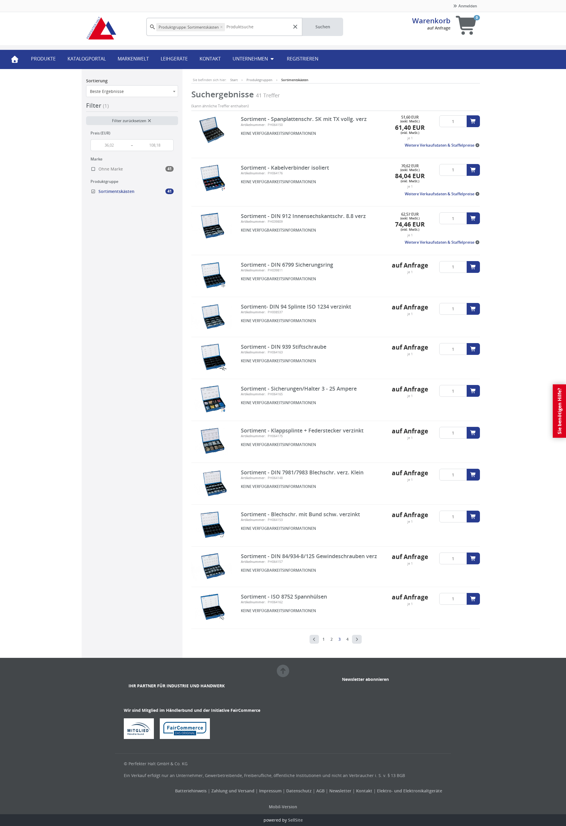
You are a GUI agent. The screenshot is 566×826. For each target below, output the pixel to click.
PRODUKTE (43, 58)
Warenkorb (431, 20)
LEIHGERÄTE (174, 58)
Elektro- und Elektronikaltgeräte (409, 791)
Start (234, 80)
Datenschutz (299, 791)
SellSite (295, 820)
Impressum (271, 791)
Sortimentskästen (294, 80)
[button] (442, 145)
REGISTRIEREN (302, 58)
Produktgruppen (259, 80)
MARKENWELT (133, 58)
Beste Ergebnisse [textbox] (107, 91)
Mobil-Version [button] (283, 806)
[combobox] (132, 91)
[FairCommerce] (187, 728)
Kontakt (364, 791)
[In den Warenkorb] (473, 121)
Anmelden (467, 6)
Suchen (322, 27)
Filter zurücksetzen (129, 120)
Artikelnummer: (253, 124)
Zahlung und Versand (232, 791)
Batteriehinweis (191, 791)
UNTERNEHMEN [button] (251, 58)
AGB (321, 791)
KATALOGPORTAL (87, 58)
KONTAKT (210, 58)
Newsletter (340, 791)
